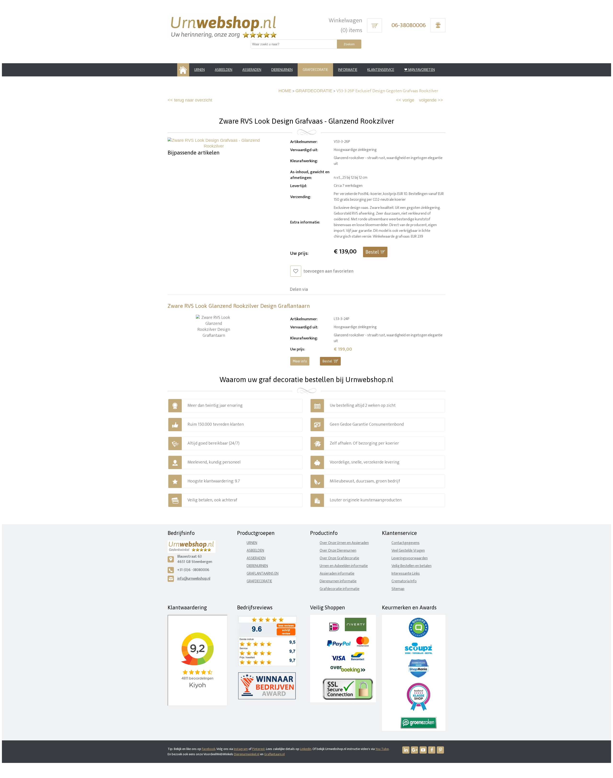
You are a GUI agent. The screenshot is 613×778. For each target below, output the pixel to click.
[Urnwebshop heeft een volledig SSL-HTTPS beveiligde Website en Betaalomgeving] (348, 699)
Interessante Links (406, 573)
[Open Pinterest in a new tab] (440, 750)
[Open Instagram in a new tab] (414, 750)
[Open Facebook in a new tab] (431, 750)
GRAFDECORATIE (313, 90)
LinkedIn (305, 749)
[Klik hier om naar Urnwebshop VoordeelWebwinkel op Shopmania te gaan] (418, 676)
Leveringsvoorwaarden (410, 558)
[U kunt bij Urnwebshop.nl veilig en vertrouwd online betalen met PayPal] (339, 645)
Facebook (208, 749)
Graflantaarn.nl (274, 754)
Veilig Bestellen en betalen (411, 566)
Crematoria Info (404, 581)
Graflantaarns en (262, 573)
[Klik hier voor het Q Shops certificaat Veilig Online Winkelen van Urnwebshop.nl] (418, 636)
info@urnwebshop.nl (193, 578)
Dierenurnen (257, 566)
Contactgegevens (406, 543)
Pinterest (258, 749)
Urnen (252, 543)
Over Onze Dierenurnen (338, 550)
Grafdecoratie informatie (339, 589)
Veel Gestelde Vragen (408, 550)
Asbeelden (255, 550)
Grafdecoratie (259, 581)
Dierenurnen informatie (338, 581)
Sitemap (398, 589)
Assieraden (256, 558)
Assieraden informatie (337, 573)
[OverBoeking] (347, 672)
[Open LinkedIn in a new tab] (405, 750)
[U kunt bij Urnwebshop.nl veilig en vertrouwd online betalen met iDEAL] (334, 630)
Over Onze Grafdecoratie (339, 558)
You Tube (382, 749)
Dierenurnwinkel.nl (246, 754)
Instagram (241, 749)
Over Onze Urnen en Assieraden (344, 543)
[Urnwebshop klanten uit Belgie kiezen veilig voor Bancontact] (357, 659)
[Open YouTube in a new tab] (423, 750)
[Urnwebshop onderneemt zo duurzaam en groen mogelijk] (419, 727)
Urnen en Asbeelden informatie (344, 566)
